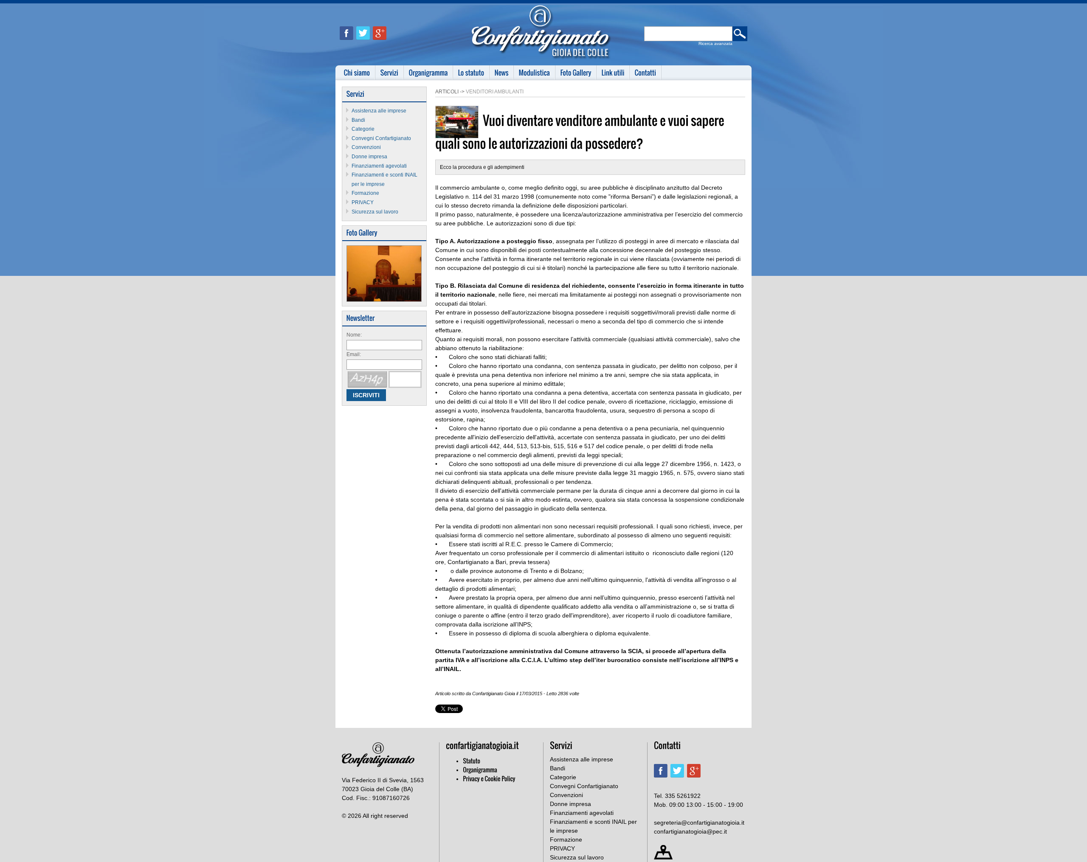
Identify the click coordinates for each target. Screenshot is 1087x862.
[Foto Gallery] (576, 72)
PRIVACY (363, 202)
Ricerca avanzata (715, 43)
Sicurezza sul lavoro (375, 212)
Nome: (354, 335)
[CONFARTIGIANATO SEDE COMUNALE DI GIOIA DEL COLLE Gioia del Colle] (541, 58)
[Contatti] (646, 72)
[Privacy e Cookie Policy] (489, 778)
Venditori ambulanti (495, 92)
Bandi (358, 120)
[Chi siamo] (357, 72)
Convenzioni (366, 147)
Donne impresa (369, 157)
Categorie (363, 129)
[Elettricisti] (384, 300)
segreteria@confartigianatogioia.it (699, 822)
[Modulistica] (534, 72)
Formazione (365, 193)
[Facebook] (348, 43)
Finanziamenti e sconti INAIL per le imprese (593, 826)
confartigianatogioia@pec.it (690, 831)
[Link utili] (613, 72)
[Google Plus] (381, 43)
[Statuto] (471, 761)
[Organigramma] (428, 72)
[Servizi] (389, 72)
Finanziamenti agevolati (379, 166)
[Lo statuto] (471, 72)
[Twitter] (364, 43)
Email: (353, 354)
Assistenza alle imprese (379, 111)
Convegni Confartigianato (381, 138)
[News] (502, 72)
